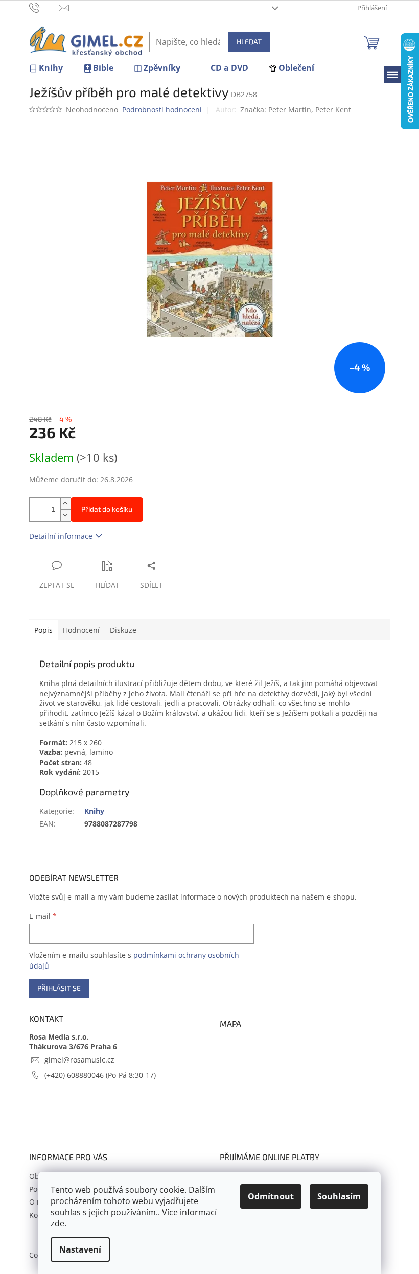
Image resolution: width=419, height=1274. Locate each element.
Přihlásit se (59, 988)
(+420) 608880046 (75, 1075)
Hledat (249, 41)
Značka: (295, 109)
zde (57, 1223)
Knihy (94, 811)
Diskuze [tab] (123, 630)
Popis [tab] (43, 630)
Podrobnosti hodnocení (162, 109)
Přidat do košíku (106, 509)
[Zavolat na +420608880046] (44, 7)
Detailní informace (60, 536)
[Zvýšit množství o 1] (65, 503)
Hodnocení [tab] (81, 630)
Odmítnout (271, 1196)
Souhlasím (339, 1196)
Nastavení (80, 1249)
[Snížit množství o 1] (65, 515)
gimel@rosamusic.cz (79, 1060)
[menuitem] (46, 68)
